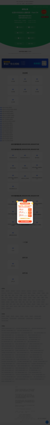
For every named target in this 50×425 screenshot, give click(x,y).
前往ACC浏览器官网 (25, 221)
